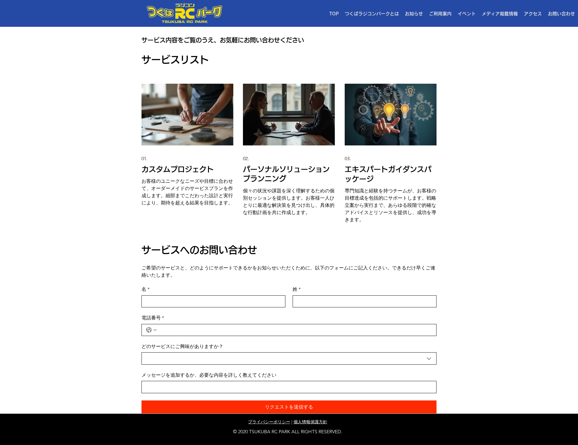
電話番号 (152, 318)
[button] (440, 14)
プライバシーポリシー (269, 422)
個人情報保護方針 (310, 422)
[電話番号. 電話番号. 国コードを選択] (151, 330)
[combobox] (289, 358)
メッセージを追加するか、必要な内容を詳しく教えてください (208, 375)
